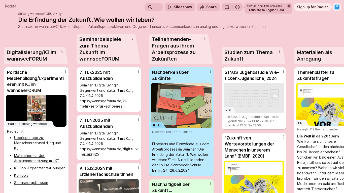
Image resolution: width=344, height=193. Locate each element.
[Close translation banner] (289, 6)
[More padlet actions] (237, 7)
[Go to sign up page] (337, 7)
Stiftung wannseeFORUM (36, 14)
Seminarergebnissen (31, 182)
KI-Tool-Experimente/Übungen (39, 168)
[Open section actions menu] (61, 51)
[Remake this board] (227, 7)
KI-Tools (21, 175)
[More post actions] (65, 71)
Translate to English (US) (265, 10)
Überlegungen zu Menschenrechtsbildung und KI (38, 142)
